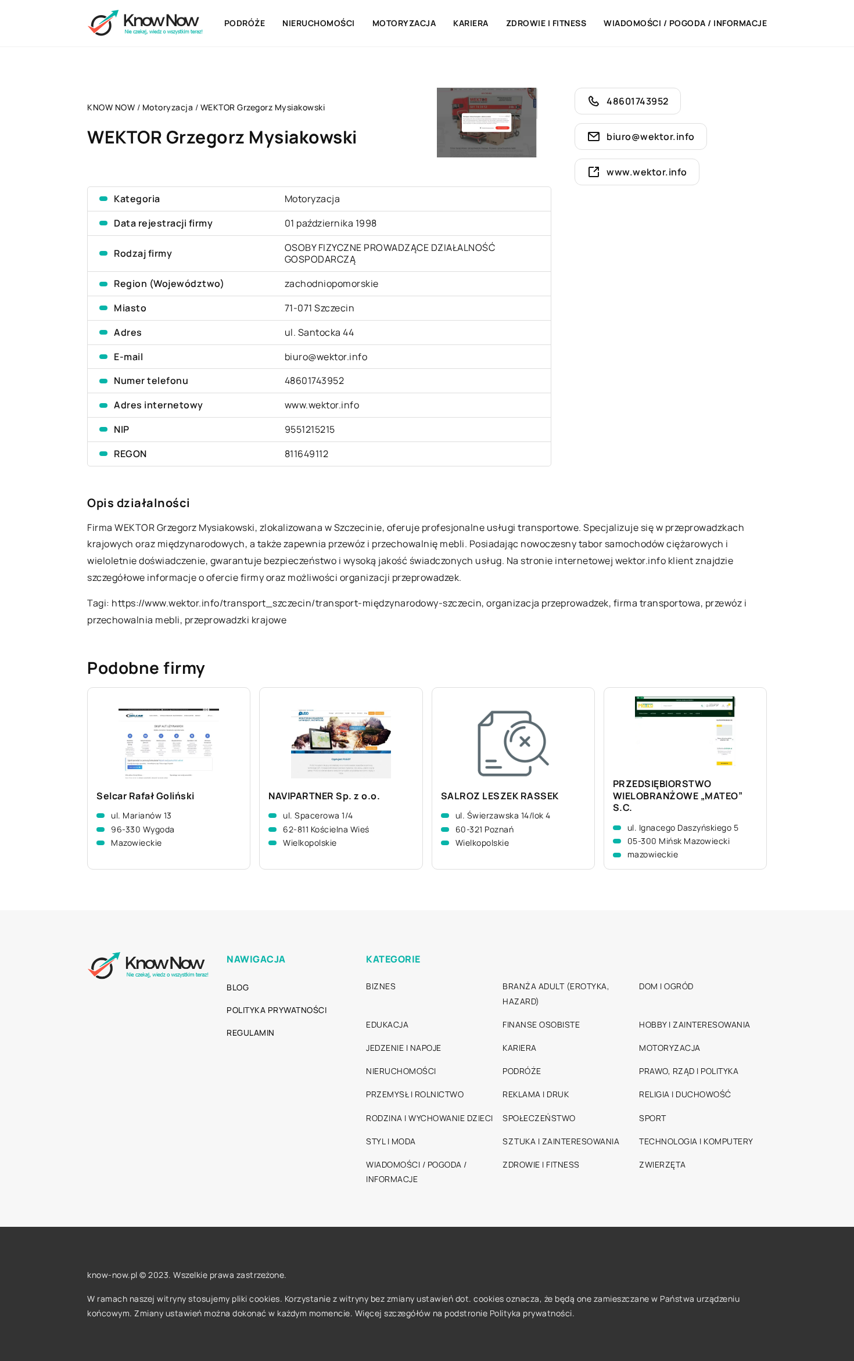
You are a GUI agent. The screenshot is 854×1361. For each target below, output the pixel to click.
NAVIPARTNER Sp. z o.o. (324, 796)
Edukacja (387, 1024)
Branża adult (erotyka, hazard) (556, 993)
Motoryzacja (404, 22)
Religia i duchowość (685, 1094)
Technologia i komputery (696, 1141)
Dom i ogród (666, 986)
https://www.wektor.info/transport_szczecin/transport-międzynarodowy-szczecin (297, 603)
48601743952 (315, 380)
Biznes (381, 986)
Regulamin (251, 1032)
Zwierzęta (662, 1164)
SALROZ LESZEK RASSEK (500, 796)
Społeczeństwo (539, 1117)
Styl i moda (391, 1141)
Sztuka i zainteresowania (561, 1141)
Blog (238, 987)
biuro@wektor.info (326, 356)
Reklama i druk (536, 1094)
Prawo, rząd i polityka (688, 1070)
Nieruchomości (318, 22)
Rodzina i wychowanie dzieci (429, 1117)
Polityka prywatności (276, 1009)
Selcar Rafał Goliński (145, 796)
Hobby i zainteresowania (695, 1024)
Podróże (244, 22)
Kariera (471, 22)
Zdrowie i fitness (546, 22)
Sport (652, 1117)
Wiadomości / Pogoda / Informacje (685, 22)
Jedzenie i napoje (404, 1047)
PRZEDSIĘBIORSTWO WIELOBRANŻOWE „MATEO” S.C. (678, 796)
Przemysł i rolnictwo (415, 1094)
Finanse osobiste (541, 1024)
